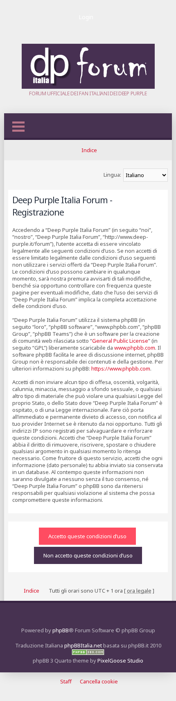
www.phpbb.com (134, 347)
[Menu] (18, 126)
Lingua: (112, 174)
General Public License (120, 340)
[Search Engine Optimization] (88, 653)
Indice (89, 150)
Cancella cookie (99, 681)
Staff (66, 681)
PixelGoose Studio (120, 660)
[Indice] (88, 86)
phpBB (60, 630)
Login (86, 17)
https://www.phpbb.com (120, 368)
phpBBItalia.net (83, 645)
